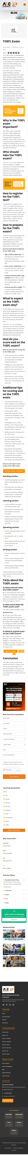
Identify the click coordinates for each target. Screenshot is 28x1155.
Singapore (8, 810)
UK (6, 791)
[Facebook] (6, 1004)
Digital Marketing (6, 1072)
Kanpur (7, 894)
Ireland (7, 821)
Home (3, 1013)
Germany (7, 806)
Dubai (6, 814)
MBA (3, 1069)
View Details (9, 1117)
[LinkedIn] (13, 1004)
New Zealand (8, 817)
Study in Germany (6, 1047)
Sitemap (14, 1150)
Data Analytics (5, 1063)
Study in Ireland (6, 1044)
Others (7, 825)
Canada (7, 799)
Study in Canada (6, 1038)
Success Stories (6, 1016)
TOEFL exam (9, 162)
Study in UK (5, 1035)
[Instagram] (10, 1004)
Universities (5, 1023)
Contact (4, 1019)
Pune (6, 899)
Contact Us (18, 652)
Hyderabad (8, 890)
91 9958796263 (8, 1093)
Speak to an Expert (10, 651)
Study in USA (5, 1032)
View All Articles (7, 968)
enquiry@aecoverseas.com (9, 1096)
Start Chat (20, 111)
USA (6, 795)
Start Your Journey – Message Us (14, 471)
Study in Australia (6, 1041)
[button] (24, 4)
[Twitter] (3, 1004)
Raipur (7, 903)
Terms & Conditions (18, 1148)
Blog (4, 49)
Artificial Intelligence (7, 1066)
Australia (7, 802)
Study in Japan (6, 1054)
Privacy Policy (8, 1148)
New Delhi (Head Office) (12, 880)
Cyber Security (6, 1076)
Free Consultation (7, 1100)
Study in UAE (5, 1051)
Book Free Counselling (18, 184)
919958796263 (7, 887)
